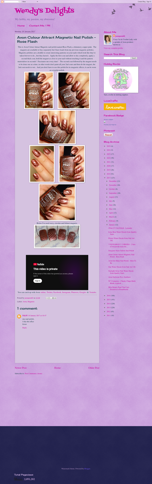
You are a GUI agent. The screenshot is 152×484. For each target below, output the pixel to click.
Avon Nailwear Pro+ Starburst (119, 277)
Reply (24, 327)
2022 (109, 158)
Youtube (92, 292)
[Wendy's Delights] (105, 122)
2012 (109, 311)
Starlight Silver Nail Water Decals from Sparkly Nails (121, 272)
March (111, 217)
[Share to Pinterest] (55, 298)
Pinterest (74, 292)
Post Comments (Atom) (33, 373)
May (111, 209)
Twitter (49, 292)
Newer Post (20, 367)
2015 (109, 299)
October (112, 189)
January (112, 224)
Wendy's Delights (44, 11)
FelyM (24, 315)
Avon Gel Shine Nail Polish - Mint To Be (122, 262)
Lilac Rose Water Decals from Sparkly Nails (122, 233)
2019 (109, 170)
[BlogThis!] (49, 298)
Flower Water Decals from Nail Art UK (121, 239)
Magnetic (31, 301)
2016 (109, 295)
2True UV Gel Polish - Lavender (120, 228)
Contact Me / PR (39, 25)
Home (21, 25)
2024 (109, 150)
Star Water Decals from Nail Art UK (122, 267)
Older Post (93, 367)
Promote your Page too (110, 124)
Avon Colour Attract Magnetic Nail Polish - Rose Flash (121, 255)
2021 (109, 162)
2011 (109, 315)
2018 (109, 174)
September (113, 193)
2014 (109, 303)
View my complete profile (113, 48)
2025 (109, 146)
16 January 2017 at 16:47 (37, 315)
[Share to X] (51, 298)
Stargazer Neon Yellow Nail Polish (121, 250)
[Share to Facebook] (53, 298)
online (43, 292)
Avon (25, 301)
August (112, 197)
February (112, 221)
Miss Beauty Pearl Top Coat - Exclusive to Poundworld (119, 288)
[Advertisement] (120, 354)
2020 (109, 166)
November (113, 185)
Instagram (66, 292)
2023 (109, 154)
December (113, 181)
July (110, 201)
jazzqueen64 (120, 36)
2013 (109, 307)
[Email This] (47, 298)
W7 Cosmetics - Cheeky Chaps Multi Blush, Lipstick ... (122, 282)
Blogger (87, 468)
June (111, 205)
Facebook (57, 292)
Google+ (82, 292)
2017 (109, 178)
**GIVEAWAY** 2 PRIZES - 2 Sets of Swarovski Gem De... (121, 245)
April (111, 213)
